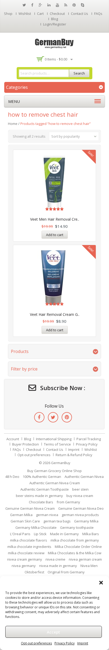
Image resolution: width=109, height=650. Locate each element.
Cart (40, 13)
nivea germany (24, 565)
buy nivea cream (79, 495)
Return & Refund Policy (74, 454)
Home (12, 123)
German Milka (21, 514)
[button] (101, 582)
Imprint (82, 643)
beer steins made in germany (39, 495)
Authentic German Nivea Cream (54, 483)
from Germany (68, 502)
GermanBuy (60, 462)
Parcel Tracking (88, 439)
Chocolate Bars (41, 502)
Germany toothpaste (77, 527)
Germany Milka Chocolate (36, 527)
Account (12, 439)
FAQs (98, 13)
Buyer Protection (25, 444)
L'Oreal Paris (20, 533)
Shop (8, 13)
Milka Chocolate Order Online (78, 546)
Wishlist (25, 13)
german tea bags (57, 521)
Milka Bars (90, 533)
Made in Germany (64, 533)
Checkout (57, 13)
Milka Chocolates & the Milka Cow (74, 553)
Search (79, 73)
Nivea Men (89, 565)
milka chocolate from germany (75, 540)
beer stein (80, 489)
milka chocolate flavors (28, 540)
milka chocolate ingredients (29, 546)
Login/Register (54, 24)
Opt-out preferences (36, 643)
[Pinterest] (67, 417)
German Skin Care (25, 521)
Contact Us (79, 13)
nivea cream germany (24, 559)
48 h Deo (12, 476)
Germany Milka (86, 521)
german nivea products (80, 514)
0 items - (56, 59)
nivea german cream (85, 559)
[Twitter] (53, 417)
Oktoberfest (34, 572)
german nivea (47, 514)
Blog (54, 18)
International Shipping (53, 439)
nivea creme (55, 559)
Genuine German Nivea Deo (81, 508)
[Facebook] (39, 417)
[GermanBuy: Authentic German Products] (54, 43)
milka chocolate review (26, 553)
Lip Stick (40, 533)
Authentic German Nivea (84, 476)
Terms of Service (57, 444)
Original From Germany (66, 572)
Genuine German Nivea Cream (30, 508)
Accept (53, 632)
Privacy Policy (64, 643)
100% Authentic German (42, 476)
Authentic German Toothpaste (44, 489)
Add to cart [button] (54, 234)
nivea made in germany (58, 565)
